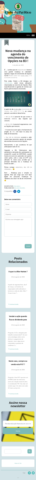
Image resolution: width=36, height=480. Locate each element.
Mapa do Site (18, 463)
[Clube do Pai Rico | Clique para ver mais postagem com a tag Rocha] (6, 43)
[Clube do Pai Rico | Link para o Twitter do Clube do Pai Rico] (19, 192)
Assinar (18, 431)
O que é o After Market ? (18, 271)
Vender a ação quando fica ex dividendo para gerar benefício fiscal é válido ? (18, 318)
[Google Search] (29, 451)
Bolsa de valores (19, 188)
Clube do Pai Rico (18, 8)
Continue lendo (13, 304)
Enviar (28, 246)
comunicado (8, 83)
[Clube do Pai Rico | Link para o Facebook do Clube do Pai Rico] (29, 473)
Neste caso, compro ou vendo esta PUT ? (18, 363)
